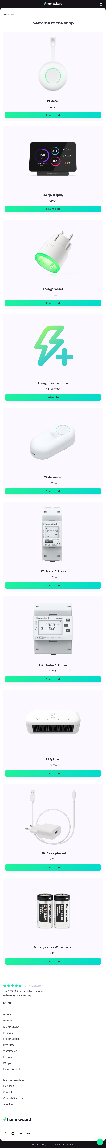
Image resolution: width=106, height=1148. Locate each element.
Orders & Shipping (13, 1098)
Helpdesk (8, 1086)
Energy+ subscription (53, 383)
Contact (7, 1092)
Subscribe (53, 397)
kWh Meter (9, 1044)
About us (8, 1104)
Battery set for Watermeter (53, 947)
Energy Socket (53, 289)
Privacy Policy (39, 1144)
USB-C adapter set (53, 853)
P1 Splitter (53, 759)
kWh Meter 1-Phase (53, 571)
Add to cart (53, 115)
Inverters (8, 1032)
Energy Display (53, 195)
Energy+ (7, 1057)
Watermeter (53, 477)
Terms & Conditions (64, 1144)
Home (5, 14)
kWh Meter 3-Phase (53, 665)
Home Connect (11, 1069)
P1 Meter (53, 101)
